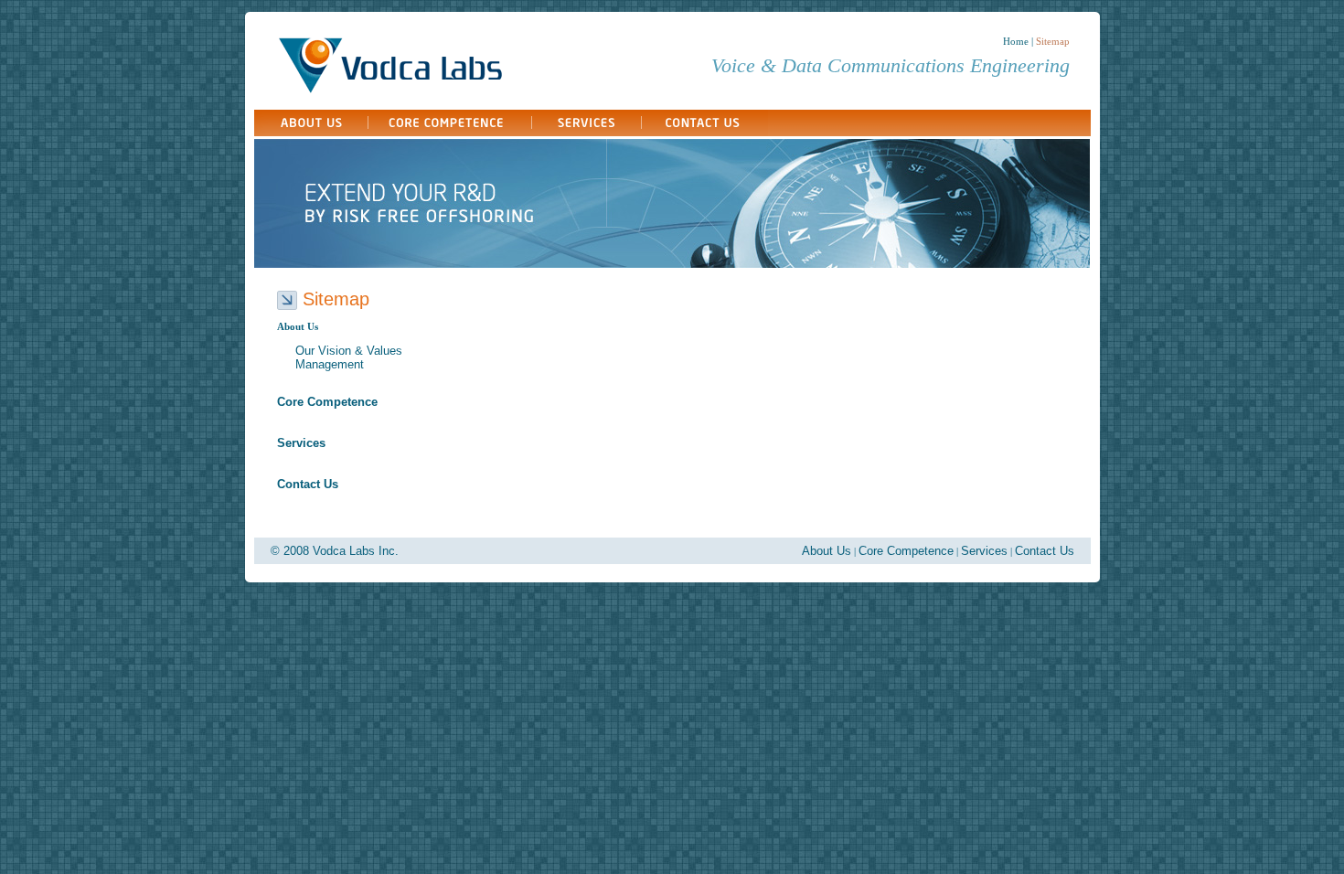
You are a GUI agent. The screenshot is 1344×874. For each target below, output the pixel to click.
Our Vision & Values (348, 350)
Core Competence (906, 551)
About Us (826, 551)
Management (329, 364)
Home (1016, 41)
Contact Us (1044, 551)
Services (984, 551)
